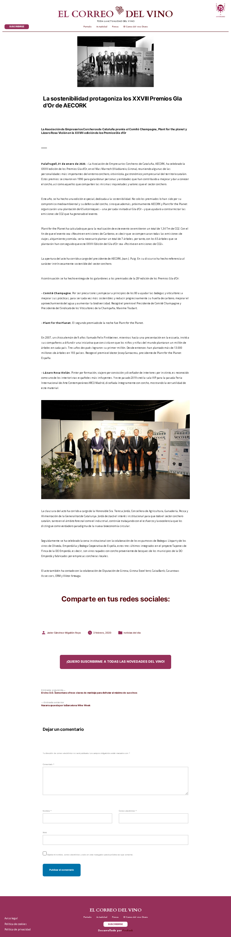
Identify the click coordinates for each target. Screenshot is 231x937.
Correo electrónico (128, 811)
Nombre (47, 811)
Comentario (48, 764)
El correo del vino (115, 14)
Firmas (115, 27)
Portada (87, 27)
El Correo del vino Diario (135, 27)
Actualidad (101, 27)
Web (45, 832)
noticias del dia (132, 632)
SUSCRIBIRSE (16, 26)
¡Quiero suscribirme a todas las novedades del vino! (115, 662)
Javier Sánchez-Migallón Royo (64, 632)
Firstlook (127, 930)
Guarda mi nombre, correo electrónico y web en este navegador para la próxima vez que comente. (90, 855)
